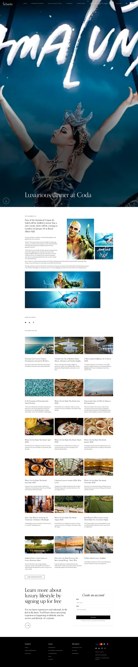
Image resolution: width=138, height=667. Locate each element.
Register (93, 617)
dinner (63, 266)
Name (77, 599)
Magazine (119, 3)
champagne (58, 267)
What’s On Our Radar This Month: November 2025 (95, 481)
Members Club (107, 3)
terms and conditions (101, 620)
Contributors (52, 653)
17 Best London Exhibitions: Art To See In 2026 (97, 359)
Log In (132, 3)
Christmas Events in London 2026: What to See (68, 481)
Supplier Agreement (101, 655)
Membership (75, 653)
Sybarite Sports (94, 3)
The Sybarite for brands (55, 650)
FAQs (49, 656)
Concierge (75, 656)
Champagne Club (77, 647)
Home (25, 3)
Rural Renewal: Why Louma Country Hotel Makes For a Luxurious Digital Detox (96, 519)
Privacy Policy (99, 652)
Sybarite (8, 4)
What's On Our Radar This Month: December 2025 (36, 481)
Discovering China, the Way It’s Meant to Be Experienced (97, 402)
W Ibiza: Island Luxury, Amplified (95, 558)
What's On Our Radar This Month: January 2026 (95, 441)
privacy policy (94, 620)
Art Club (74, 650)
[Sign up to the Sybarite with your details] (28, 625)
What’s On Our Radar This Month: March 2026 (68, 441)
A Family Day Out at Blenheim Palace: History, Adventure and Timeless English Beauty (67, 360)
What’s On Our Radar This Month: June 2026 (67, 402)
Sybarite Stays (81, 3)
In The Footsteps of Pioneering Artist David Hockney (36, 402)
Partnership (51, 647)
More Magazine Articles (34, 577)
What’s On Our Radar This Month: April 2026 (37, 441)
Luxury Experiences (30, 650)
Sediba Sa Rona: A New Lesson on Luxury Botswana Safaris (36, 559)
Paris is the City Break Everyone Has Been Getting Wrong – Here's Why (66, 559)
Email (77, 606)
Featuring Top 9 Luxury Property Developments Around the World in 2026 (37, 360)
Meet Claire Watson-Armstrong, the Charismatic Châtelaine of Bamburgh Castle (37, 519)
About (27, 647)
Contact (50, 659)
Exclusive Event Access (55, 3)
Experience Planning (37, 3)
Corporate (69, 3)
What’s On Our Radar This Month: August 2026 (66, 518)
